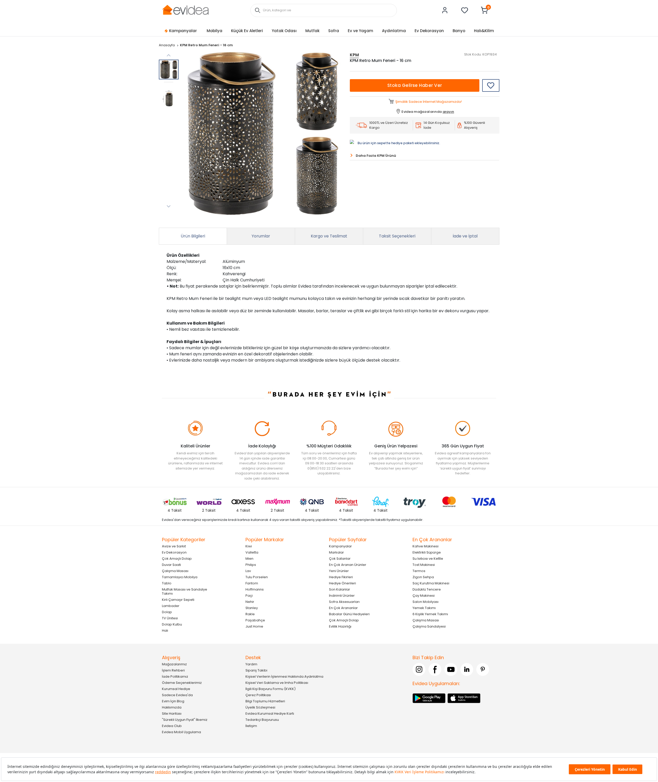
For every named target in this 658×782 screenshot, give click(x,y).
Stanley (251, 607)
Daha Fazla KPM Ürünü (376, 155)
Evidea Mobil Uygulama (181, 731)
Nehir (249, 601)
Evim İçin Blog (173, 700)
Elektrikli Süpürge (427, 552)
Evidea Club (172, 725)
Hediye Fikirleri (341, 576)
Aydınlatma (394, 30)
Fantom (251, 583)
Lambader (170, 605)
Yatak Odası (284, 30)
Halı (165, 630)
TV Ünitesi (170, 617)
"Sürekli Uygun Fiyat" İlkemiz (184, 719)
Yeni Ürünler (339, 570)
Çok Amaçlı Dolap (177, 558)
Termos (419, 570)
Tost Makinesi (424, 564)
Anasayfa (167, 45)
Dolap (167, 611)
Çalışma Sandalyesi (429, 626)
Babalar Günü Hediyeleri (349, 613)
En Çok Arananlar (343, 607)
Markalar (336, 552)
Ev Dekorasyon (429, 30)
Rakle (250, 613)
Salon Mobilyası (425, 601)
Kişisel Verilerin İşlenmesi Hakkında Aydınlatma (284, 676)
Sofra (333, 30)
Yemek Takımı (424, 607)
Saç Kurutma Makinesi (431, 583)
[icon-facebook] (434, 669)
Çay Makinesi (424, 595)
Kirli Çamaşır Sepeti (178, 599)
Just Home (254, 626)
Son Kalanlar (339, 589)
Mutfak (312, 30)
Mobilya (214, 30)
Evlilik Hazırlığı (340, 626)
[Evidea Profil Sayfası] (445, 10)
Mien (249, 558)
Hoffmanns (254, 589)
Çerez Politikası (258, 694)
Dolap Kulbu (172, 624)
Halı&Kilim (484, 30)
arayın (448, 111)
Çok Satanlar (340, 558)
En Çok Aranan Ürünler (347, 564)
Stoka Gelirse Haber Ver (414, 85)
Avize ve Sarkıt (174, 546)
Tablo (166, 583)
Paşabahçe (255, 620)
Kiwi (248, 546)
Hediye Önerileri (342, 583)
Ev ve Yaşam (360, 30)
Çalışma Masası (175, 570)
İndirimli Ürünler (342, 595)
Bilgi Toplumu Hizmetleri (265, 700)
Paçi (249, 595)
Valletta (251, 552)
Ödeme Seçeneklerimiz (182, 682)
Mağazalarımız (174, 663)
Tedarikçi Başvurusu (262, 719)
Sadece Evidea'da (177, 694)
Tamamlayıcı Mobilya (179, 576)
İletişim (251, 725)
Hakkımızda (171, 707)
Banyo (459, 30)
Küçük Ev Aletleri (247, 30)
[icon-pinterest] (482, 669)
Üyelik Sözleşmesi (260, 707)
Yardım (251, 663)
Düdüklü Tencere (427, 589)
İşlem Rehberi (173, 670)
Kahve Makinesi (425, 546)
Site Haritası (171, 713)
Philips (250, 564)
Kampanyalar (183, 30)
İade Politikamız (175, 676)
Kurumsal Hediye (176, 688)
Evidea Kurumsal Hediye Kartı (269, 713)
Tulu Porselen (256, 576)
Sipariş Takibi (256, 670)
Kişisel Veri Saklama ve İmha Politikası (276, 682)
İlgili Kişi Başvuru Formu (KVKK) (270, 688)
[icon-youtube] (450, 669)
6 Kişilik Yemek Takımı (430, 613)
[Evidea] (185, 10)
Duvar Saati (171, 564)
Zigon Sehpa (423, 576)
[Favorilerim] (465, 10)
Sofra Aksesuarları (344, 601)
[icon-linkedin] (466, 669)
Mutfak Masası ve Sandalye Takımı (184, 591)
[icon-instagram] (419, 669)
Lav (248, 570)
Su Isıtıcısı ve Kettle (428, 558)
